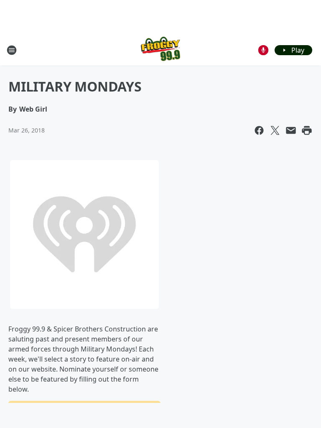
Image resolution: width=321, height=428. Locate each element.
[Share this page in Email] (291, 130)
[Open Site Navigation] (12, 50)
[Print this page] (307, 130)
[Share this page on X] (275, 130)
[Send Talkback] (263, 50)
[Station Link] (161, 50)
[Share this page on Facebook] (259, 130)
